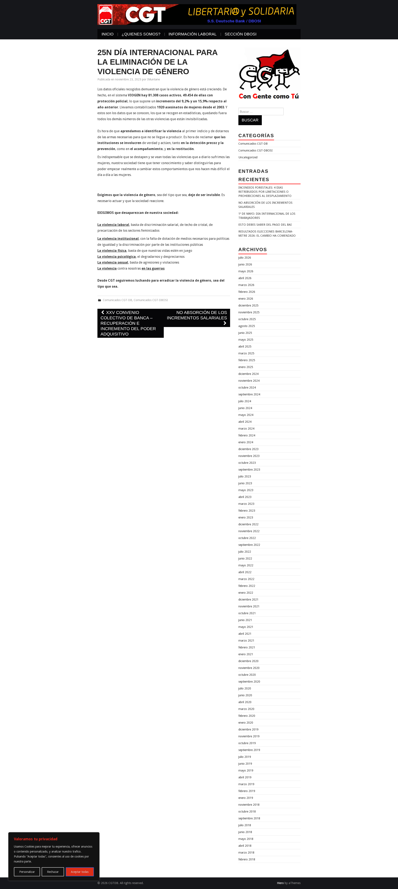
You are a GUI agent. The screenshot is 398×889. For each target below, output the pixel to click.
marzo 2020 (246, 709)
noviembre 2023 (249, 456)
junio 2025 (245, 332)
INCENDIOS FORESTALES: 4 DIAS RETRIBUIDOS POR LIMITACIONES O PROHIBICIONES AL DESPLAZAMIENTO (264, 191)
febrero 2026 (246, 291)
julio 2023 (244, 476)
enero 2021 (245, 654)
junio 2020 (245, 695)
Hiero (280, 883)
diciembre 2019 (248, 729)
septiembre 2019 (249, 750)
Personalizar (27, 871)
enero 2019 (245, 797)
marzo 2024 (246, 428)
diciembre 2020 (248, 661)
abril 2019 (244, 777)
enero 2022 (245, 592)
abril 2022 (244, 572)
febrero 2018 (246, 859)
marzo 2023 (246, 503)
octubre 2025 (247, 319)
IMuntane (153, 79)
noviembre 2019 (249, 736)
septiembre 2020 (249, 681)
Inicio (108, 34)
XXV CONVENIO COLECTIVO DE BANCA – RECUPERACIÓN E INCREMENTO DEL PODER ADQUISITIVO (128, 323)
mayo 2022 (245, 565)
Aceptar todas (80, 871)
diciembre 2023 (248, 449)
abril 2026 (244, 278)
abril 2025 (244, 346)
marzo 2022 (246, 579)
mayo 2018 (245, 839)
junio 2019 (245, 763)
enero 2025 (245, 367)
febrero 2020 (246, 715)
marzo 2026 (246, 285)
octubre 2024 (247, 387)
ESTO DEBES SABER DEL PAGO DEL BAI (265, 224)
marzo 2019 (246, 784)
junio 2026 (245, 264)
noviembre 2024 (249, 380)
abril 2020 (244, 702)
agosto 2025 (246, 326)
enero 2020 (245, 722)
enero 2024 (245, 442)
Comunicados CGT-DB (117, 300)
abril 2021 (244, 633)
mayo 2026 (245, 271)
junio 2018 (245, 832)
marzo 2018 (246, 852)
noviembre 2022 (249, 531)
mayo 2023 (245, 490)
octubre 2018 (247, 811)
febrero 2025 (246, 360)
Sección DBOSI (240, 34)
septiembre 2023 (249, 469)
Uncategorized (247, 157)
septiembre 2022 (249, 544)
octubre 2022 (247, 538)
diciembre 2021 (248, 599)
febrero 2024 (246, 435)
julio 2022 (244, 551)
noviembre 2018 (249, 804)
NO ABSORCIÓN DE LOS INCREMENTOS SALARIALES (197, 315)
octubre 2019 (247, 743)
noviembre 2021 (249, 606)
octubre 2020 (247, 674)
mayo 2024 (245, 415)
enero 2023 (245, 517)
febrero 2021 (246, 647)
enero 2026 (245, 298)
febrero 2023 (246, 510)
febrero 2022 (246, 585)
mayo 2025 (245, 339)
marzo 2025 (246, 353)
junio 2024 (245, 408)
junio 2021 (245, 620)
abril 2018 (244, 845)
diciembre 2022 (248, 524)
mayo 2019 (245, 770)
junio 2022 (245, 558)
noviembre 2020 (249, 668)
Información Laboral (193, 34)
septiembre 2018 (249, 818)
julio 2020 (244, 688)
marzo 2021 (246, 640)
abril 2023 (244, 497)
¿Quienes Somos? (141, 34)
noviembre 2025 (249, 312)
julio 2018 (244, 825)
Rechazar (53, 871)
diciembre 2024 (248, 373)
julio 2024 (244, 401)
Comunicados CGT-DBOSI (151, 300)
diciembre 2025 (248, 305)
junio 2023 (245, 483)
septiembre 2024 (249, 394)
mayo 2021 (245, 627)
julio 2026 (244, 257)
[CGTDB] (196, 14)
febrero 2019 (246, 791)
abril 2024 (244, 421)
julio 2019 (244, 756)
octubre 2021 (247, 613)
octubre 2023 (247, 462)
